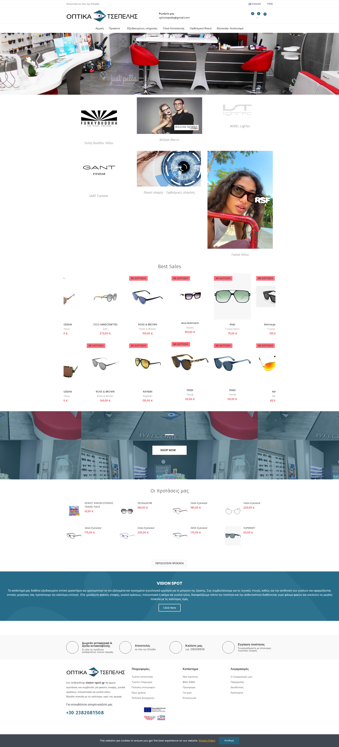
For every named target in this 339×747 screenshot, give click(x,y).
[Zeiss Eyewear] (180, 511)
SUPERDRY (249, 528)
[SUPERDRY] (233, 536)
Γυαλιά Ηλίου (128, 329)
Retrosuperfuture (171, 324)
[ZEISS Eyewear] (180, 536)
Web (128, 324)
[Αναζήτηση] (243, 15)
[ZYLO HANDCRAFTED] (255, 296)
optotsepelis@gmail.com (174, 17)
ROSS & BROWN (255, 391)
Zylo (255, 329)
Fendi (86, 394)
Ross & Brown (256, 396)
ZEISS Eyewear (199, 528)
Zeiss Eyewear (199, 503)
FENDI (86, 390)
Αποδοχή (229, 740)
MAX (171, 391)
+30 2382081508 (85, 713)
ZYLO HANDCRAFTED (255, 324)
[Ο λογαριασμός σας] (271, 15)
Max (170, 396)
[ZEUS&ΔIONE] (127, 511)
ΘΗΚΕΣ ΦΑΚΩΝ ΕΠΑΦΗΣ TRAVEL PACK (99, 505)
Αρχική (86, 327)
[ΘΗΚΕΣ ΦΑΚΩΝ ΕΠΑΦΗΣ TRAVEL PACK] (74, 511)
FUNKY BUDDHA (213, 324)
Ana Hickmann (86, 323)
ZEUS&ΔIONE (145, 503)
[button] (270, 4)
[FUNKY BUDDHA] (213, 364)
